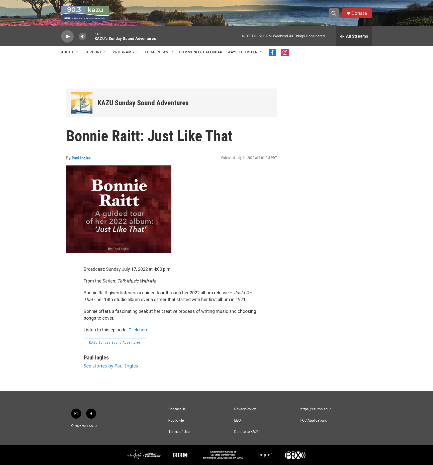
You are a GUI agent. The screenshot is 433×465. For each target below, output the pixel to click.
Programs (123, 52)
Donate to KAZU (247, 432)
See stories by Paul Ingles (111, 366)
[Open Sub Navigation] (77, 52)
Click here (138, 329)
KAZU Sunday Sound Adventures (143, 103)
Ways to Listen (243, 52)
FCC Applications (313, 420)
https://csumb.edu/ (315, 409)
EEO (237, 420)
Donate (359, 13)
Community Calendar (201, 52)
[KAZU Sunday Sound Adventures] (81, 103)
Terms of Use (179, 432)
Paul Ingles (81, 157)
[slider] (90, 36)
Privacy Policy (245, 409)
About (67, 52)
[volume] (82, 36)
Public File (176, 420)
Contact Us (177, 409)
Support (93, 52)
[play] (67, 36)
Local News (156, 52)
